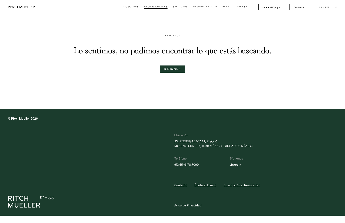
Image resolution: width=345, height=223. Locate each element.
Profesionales (155, 7)
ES (320, 8)
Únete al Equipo (271, 7)
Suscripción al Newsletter (242, 185)
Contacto (299, 7)
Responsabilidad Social (212, 7)
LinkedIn (235, 165)
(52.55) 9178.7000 (186, 165)
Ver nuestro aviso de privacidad (38, 192)
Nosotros (131, 7)
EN (327, 8)
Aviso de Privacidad (187, 205)
